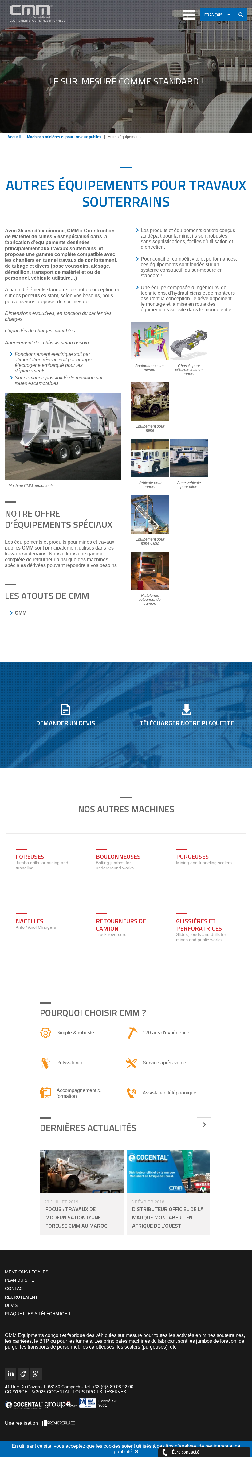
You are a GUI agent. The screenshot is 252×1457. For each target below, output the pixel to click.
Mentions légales (26, 1271)
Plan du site (19, 1280)
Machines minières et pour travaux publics (64, 137)
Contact (15, 1288)
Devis (11, 1305)
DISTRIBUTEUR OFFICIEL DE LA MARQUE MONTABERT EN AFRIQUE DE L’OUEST (168, 1217)
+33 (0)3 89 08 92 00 (112, 1386)
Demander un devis (65, 723)
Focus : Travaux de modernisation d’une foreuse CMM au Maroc (76, 1217)
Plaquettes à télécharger (37, 1313)
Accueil (14, 137)
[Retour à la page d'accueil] (41, 11)
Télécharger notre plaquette (187, 723)
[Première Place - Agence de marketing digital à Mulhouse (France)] (58, 1423)
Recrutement (21, 1297)
